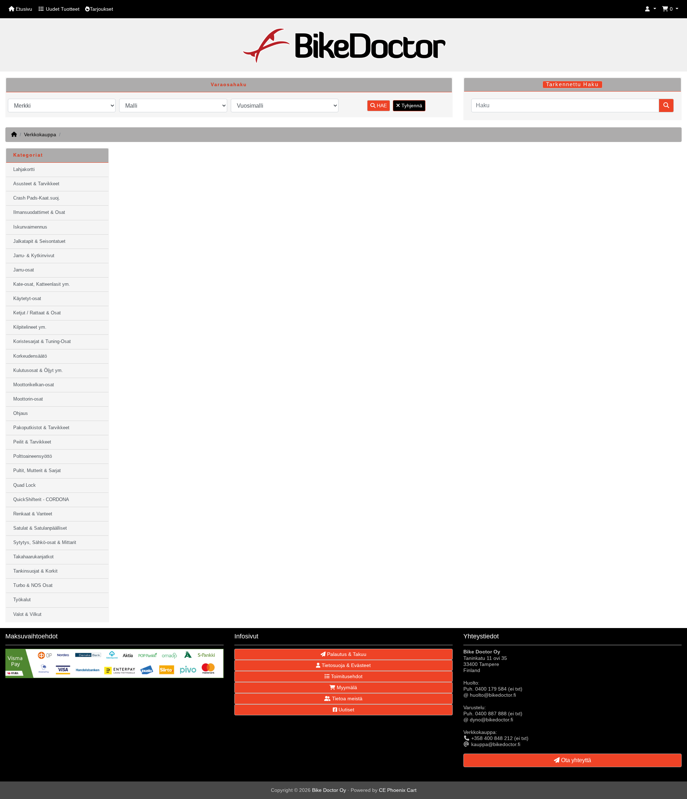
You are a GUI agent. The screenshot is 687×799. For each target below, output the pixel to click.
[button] (650, 9)
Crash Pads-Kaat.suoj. (36, 198)
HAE (381, 105)
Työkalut (22, 599)
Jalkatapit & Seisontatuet (39, 241)
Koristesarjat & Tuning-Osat (42, 341)
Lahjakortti (24, 169)
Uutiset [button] (345, 709)
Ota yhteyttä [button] (575, 760)
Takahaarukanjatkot (33, 556)
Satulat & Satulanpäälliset (40, 528)
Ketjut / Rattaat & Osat (37, 312)
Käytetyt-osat (27, 298)
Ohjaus (20, 413)
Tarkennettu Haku (572, 84)
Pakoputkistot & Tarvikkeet (41, 427)
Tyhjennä (411, 105)
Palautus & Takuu (346, 654)
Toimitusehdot (346, 676)
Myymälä (346, 687)
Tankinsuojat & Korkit (35, 571)
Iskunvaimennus (30, 227)
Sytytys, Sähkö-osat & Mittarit (44, 542)
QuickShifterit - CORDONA (41, 499)
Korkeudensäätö (30, 356)
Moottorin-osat (28, 399)
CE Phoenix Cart (397, 790)
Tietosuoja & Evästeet (345, 665)
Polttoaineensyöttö (32, 456)
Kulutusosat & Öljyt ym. (38, 370)
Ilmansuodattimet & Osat (39, 212)
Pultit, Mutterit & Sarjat (37, 470)
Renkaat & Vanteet (32, 513)
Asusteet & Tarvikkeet (36, 183)
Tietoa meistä (346, 698)
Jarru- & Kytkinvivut (33, 255)
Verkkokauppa (40, 134)
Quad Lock (24, 485)
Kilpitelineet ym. (30, 327)
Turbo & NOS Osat (33, 585)
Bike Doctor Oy (329, 790)
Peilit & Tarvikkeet (32, 442)
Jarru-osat (23, 270)
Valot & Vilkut (27, 614)
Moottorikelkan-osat (33, 384)
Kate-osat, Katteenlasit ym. (41, 284)
